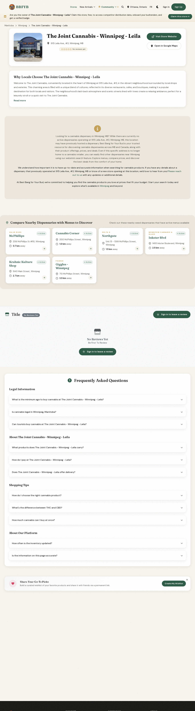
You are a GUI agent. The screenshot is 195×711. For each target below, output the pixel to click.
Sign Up (178, 6)
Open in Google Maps (166, 45)
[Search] (122, 7)
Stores (73, 7)
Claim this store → (180, 16)
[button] (20, 100)
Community (107, 7)
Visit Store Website (166, 36)
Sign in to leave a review (174, 314)
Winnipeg (22, 25)
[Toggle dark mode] (157, 7)
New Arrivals (86, 7)
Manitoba (9, 25)
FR (151, 7)
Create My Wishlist (174, 583)
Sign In (166, 7)
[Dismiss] (187, 580)
